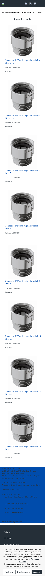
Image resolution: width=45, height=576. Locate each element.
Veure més (8, 71)
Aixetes (17, 12)
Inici (3, 12)
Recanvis (24, 12)
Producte (9, 12)
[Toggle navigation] (40, 4)
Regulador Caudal (35, 12)
